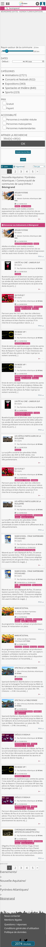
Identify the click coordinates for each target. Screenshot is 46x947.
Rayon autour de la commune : (17, 47)
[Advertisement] (23, 29)
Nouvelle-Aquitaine (12, 177)
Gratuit (10, 103)
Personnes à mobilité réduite (21, 119)
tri (24, 166)
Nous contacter (12, 915)
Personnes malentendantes (20, 128)
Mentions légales (13, 919)
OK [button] (23, 144)
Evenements (8, 872)
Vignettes (18, 166)
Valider (23, 159)
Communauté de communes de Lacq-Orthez (18, 182)
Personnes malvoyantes (19, 123)
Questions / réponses (15, 924)
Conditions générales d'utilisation (21, 928)
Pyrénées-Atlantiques (14, 889)
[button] (23, 153)
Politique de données (15, 932)
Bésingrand (7, 898)
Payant (10, 108)
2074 (23, 943)
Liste (4, 166)
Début (5, 61)
